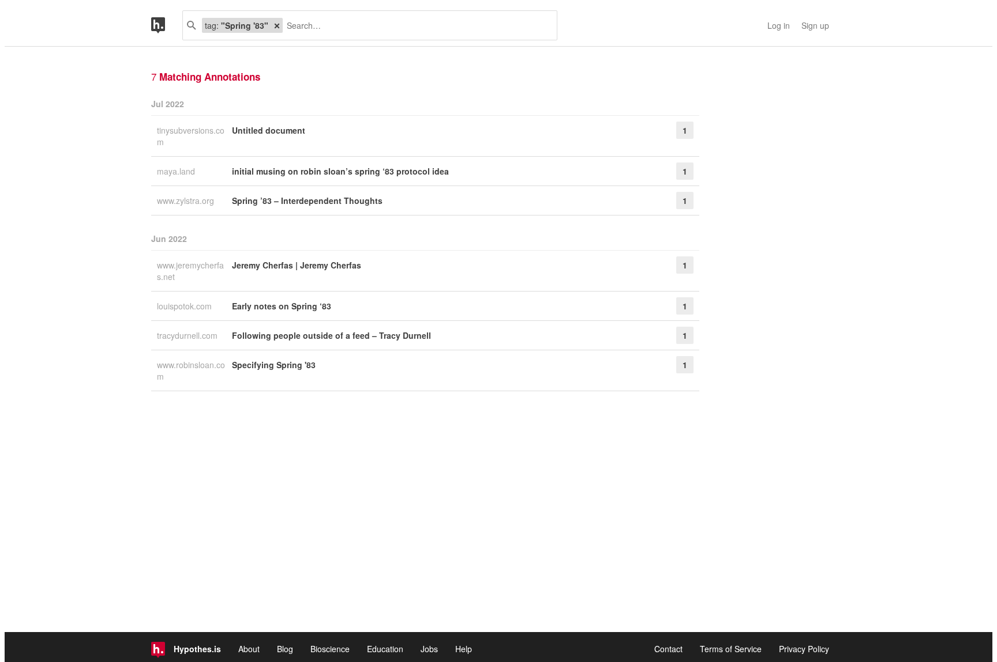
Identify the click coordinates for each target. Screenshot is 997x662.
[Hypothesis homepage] (166, 25)
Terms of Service (731, 649)
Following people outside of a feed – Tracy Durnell (331, 335)
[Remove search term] (277, 25)
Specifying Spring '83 (274, 364)
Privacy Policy (804, 649)
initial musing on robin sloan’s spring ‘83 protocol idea (340, 171)
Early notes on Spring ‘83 (281, 306)
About (249, 649)
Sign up (815, 25)
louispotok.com (185, 306)
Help (463, 649)
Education (385, 649)
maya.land (177, 171)
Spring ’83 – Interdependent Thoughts (307, 200)
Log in (778, 25)
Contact (668, 649)
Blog (285, 649)
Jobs (429, 649)
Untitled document (268, 130)
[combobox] (415, 25)
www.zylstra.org (186, 200)
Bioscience (330, 649)
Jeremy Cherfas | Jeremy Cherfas (296, 265)
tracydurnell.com (188, 335)
